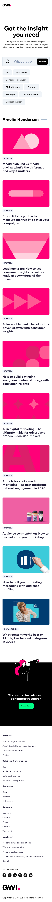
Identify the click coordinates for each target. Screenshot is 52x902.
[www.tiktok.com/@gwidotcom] (25, 875)
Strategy (10, 94)
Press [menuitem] (5, 822)
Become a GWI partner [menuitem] (13, 780)
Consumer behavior (16, 79)
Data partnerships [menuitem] (11, 776)
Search (42, 61)
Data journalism (14, 101)
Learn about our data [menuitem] (13, 750)
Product (32, 87)
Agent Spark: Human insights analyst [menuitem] (20, 746)
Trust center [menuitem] (8, 831)
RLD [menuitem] (4, 766)
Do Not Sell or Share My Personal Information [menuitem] (24, 856)
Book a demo (26, 706)
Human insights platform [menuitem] (14, 741)
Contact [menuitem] (6, 826)
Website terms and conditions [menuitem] (17, 842)
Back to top (12, 869)
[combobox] (26, 61)
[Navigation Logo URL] (7, 5)
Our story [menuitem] (7, 813)
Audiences (21, 72)
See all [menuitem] (6, 861)
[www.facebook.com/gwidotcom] (4, 875)
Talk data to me (30, 94)
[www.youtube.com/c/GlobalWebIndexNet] (31, 875)
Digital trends (13, 87)
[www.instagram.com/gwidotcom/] (20, 875)
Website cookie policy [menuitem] (13, 852)
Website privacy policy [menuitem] (13, 847)
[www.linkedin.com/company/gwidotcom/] (15, 875)
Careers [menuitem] (6, 817)
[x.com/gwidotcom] (10, 875)
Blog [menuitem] (5, 792)
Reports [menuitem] (6, 796)
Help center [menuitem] (8, 801)
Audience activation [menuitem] (12, 771)
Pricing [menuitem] (6, 755)
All (7, 72)
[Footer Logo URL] (11, 887)
